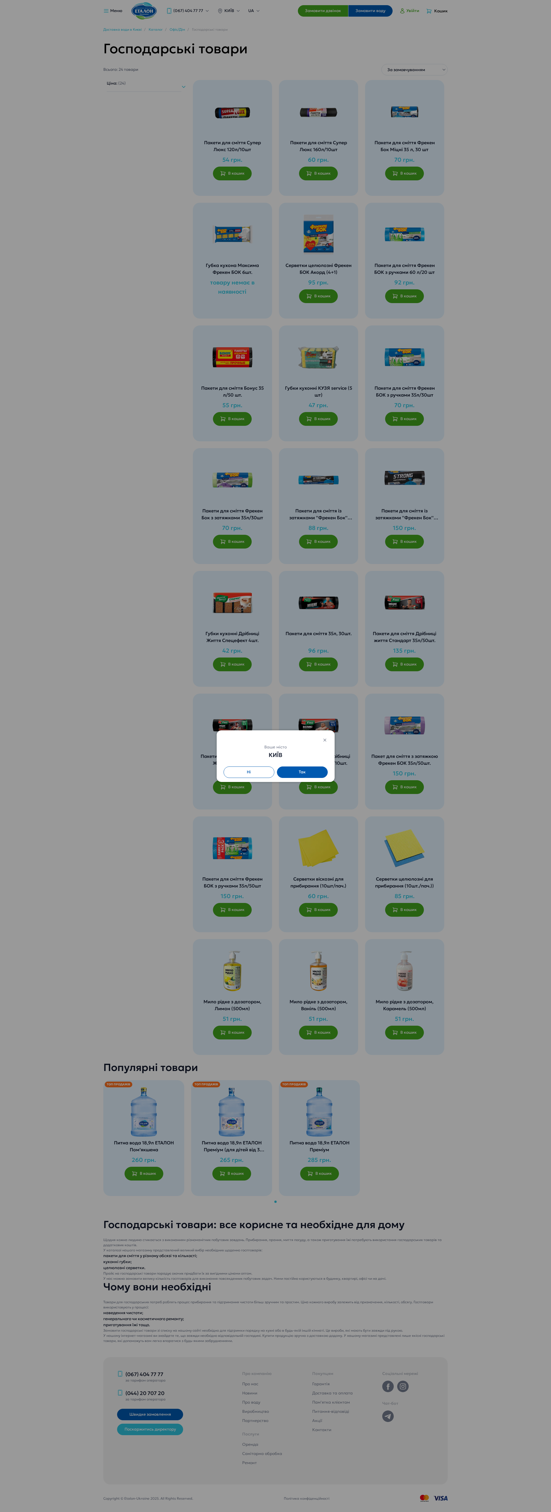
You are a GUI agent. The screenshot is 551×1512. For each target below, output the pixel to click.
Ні (249, 771)
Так (302, 771)
